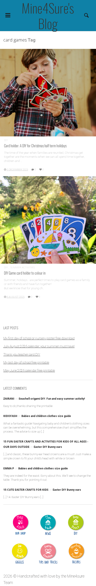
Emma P (8, 468)
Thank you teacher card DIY (21, 354)
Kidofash (10, 416)
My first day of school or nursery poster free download (39, 338)
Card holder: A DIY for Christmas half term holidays (35, 145)
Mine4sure (75, 576)
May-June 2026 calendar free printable (29, 370)
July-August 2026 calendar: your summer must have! (39, 346)
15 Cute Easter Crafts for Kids (25, 490)
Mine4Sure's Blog (48, 15)
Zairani (8, 399)
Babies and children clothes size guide (46, 416)
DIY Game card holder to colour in (25, 273)
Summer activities (22, 267)
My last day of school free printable (26, 362)
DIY (6, 140)
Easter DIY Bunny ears (48, 446)
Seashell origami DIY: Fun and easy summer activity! (52, 398)
